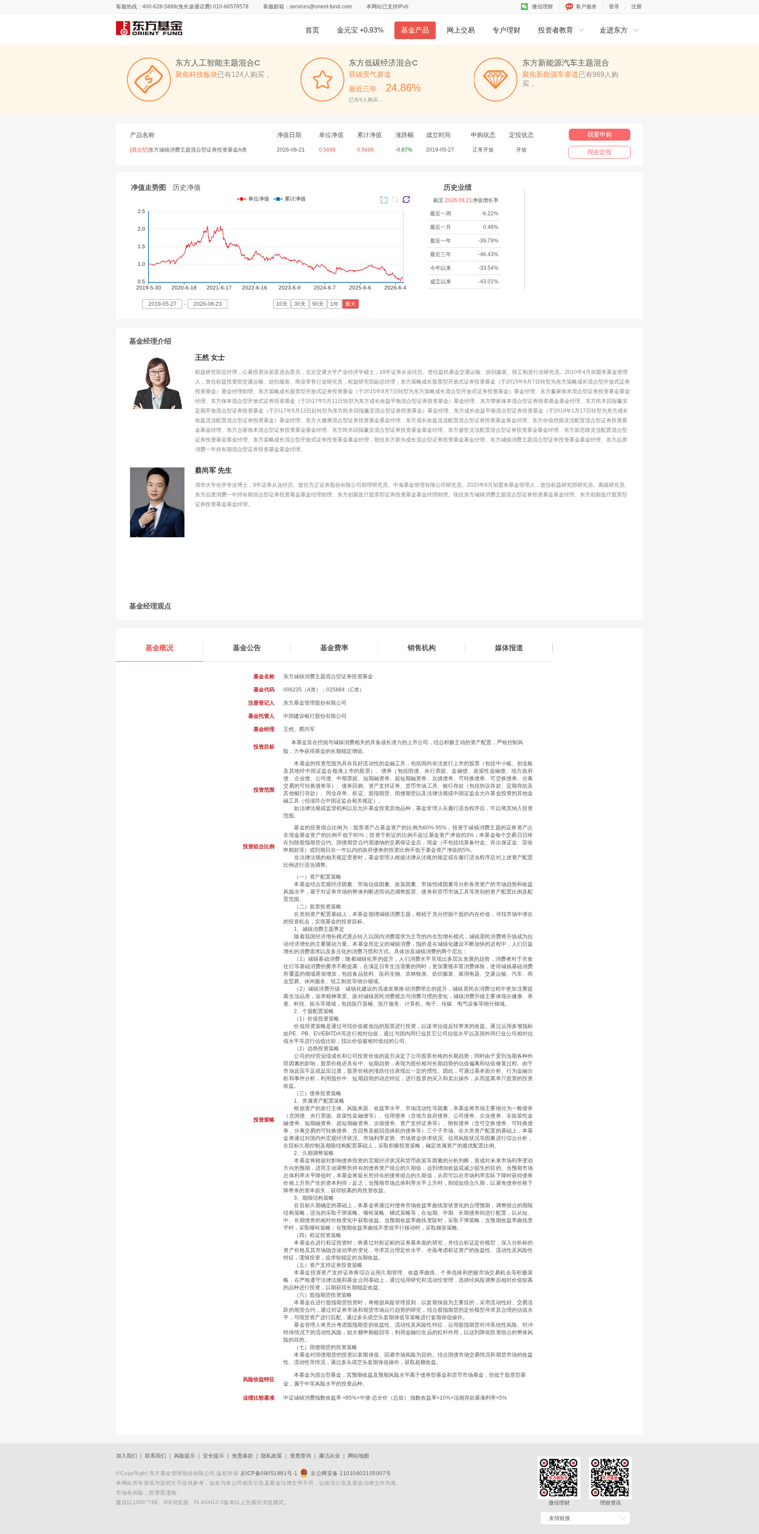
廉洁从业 (329, 1456)
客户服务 (586, 7)
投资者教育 (555, 30)
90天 (318, 304)
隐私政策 (271, 1456)
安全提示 (213, 1456)
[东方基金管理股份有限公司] (177, 28)
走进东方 (614, 30)
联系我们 (155, 1456)
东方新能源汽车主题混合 (565, 62)
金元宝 (360, 30)
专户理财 (506, 30)
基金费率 (334, 647)
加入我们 (126, 1456)
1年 (334, 304)
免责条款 (242, 1456)
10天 (282, 304)
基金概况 (159, 647)
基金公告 (247, 647)
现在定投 (599, 152)
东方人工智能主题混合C (217, 62)
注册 (636, 7)
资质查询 (300, 1456)
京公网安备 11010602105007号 (351, 1473)
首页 (312, 30)
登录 (614, 7)
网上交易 (461, 30)
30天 (300, 304)
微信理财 (542, 7)
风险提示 (184, 1456)
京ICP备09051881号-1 (269, 1473)
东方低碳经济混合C (383, 62)
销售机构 (422, 647)
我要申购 (599, 134)
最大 (350, 304)
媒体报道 (509, 647)
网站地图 (358, 1456)
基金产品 (415, 30)
